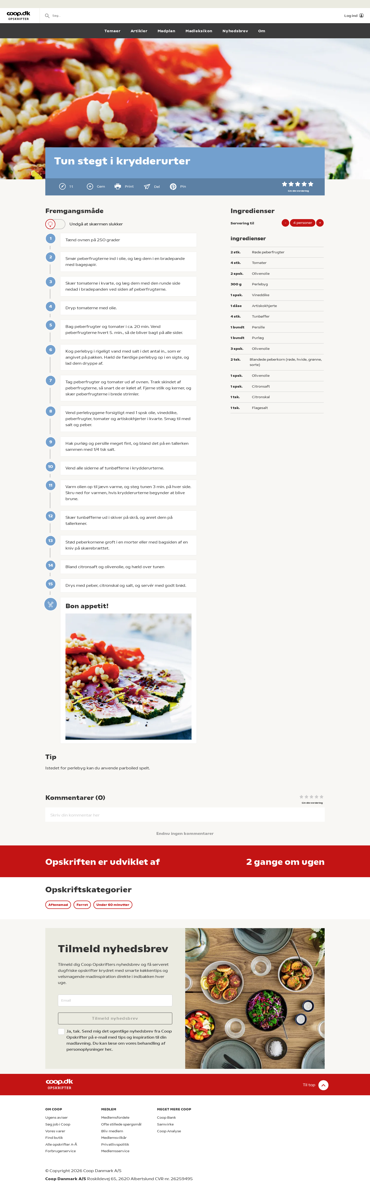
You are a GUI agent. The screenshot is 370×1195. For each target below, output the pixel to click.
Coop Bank (166, 1117)
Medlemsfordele (115, 1117)
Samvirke (165, 1124)
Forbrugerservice (60, 1151)
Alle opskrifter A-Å (61, 1144)
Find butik (54, 1138)
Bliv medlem (112, 1131)
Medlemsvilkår (114, 1138)
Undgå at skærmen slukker (96, 224)
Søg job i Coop (57, 1124)
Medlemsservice (115, 1151)
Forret (82, 905)
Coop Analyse (169, 1131)
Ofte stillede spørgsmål (121, 1124)
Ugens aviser (56, 1117)
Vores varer (55, 1131)
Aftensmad (58, 905)
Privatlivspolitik (115, 1144)
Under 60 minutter (112, 905)
